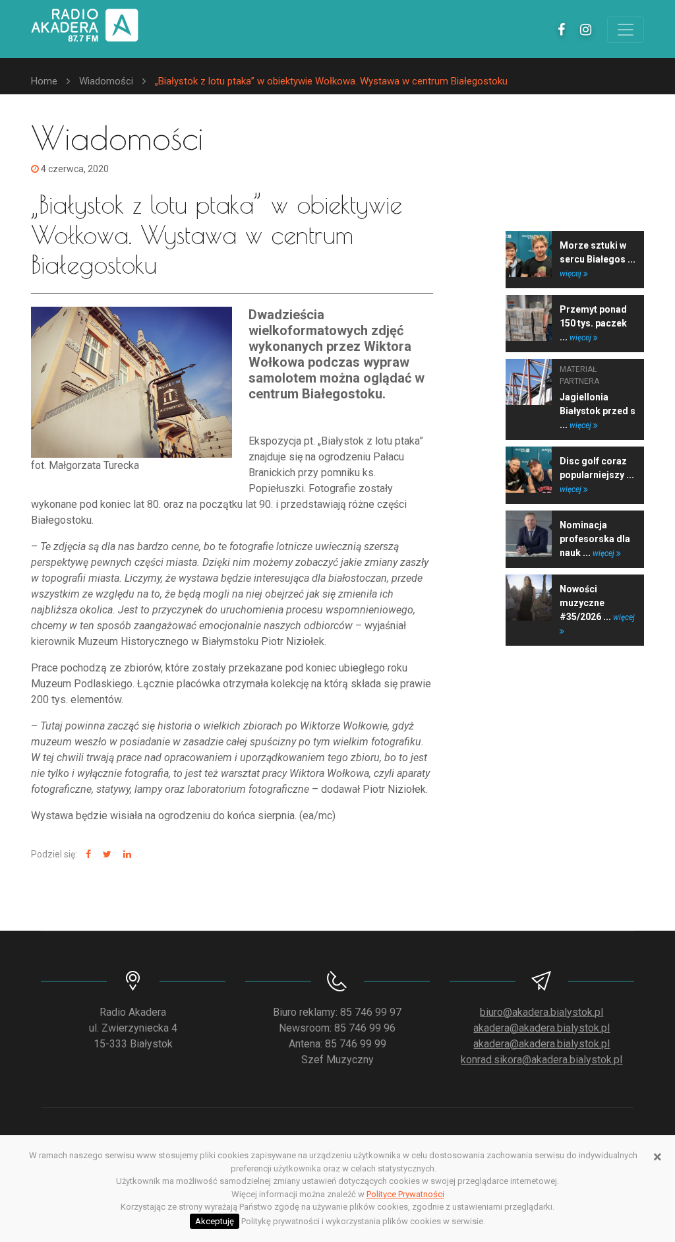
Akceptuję (214, 1221)
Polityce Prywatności (405, 1194)
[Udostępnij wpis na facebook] (86, 854)
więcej (571, 273)
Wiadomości (106, 81)
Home (44, 81)
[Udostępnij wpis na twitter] (105, 854)
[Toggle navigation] (625, 29)
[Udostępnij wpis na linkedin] (125, 854)
